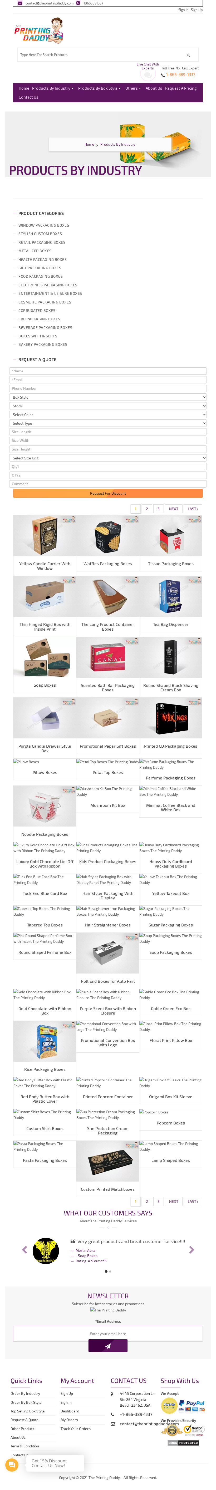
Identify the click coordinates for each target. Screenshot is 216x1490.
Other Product (22, 1428)
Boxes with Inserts (37, 336)
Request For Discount (108, 493)
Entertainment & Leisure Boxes (50, 293)
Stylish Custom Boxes (40, 233)
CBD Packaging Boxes (39, 319)
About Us (154, 88)
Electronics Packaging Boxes (47, 285)
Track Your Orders (76, 1428)
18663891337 (93, 3)
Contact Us (28, 97)
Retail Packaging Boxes (41, 242)
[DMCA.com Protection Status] (183, 1442)
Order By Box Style (26, 1402)
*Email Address (108, 1321)
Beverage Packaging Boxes (45, 327)
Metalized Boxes (35, 251)
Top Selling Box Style (28, 1411)
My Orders (70, 1419)
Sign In (183, 10)
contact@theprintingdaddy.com (49, 3)
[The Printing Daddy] (39, 29)
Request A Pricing (181, 88)
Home (24, 88)
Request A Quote (24, 1419)
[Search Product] (189, 55)
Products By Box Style (97, 88)
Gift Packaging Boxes (39, 268)
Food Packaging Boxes (40, 276)
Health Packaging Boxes (42, 259)
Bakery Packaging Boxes (42, 344)
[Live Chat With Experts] (148, 76)
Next (173, 508)
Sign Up (197, 10)
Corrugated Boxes (36, 310)
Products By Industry (51, 88)
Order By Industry (25, 1393)
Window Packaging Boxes (43, 225)
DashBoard (71, 1411)
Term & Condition (25, 1446)
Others (131, 88)
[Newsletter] (108, 1345)
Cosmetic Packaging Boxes (44, 302)
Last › (193, 508)
